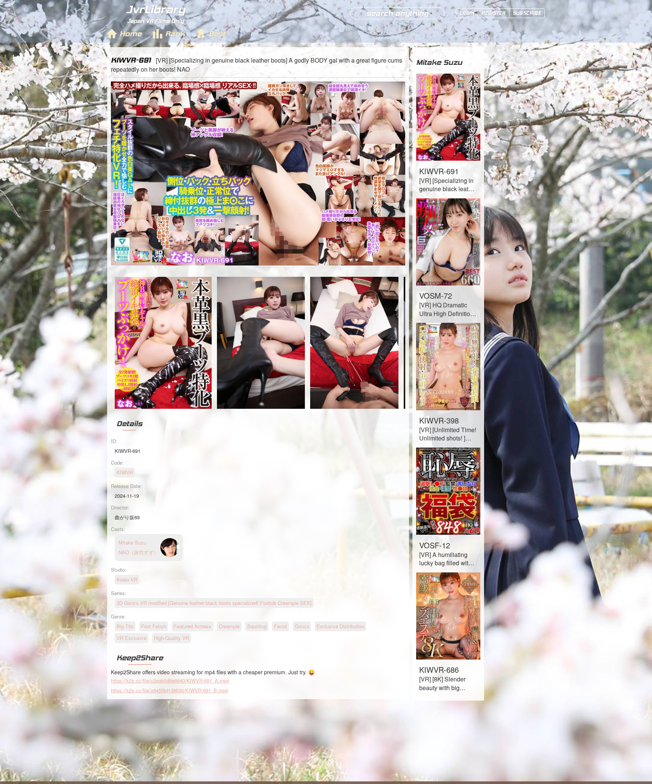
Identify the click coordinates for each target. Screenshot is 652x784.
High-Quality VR (171, 637)
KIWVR (125, 472)
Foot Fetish (153, 626)
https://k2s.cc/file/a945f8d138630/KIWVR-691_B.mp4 (169, 690)
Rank (175, 33)
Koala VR (127, 579)
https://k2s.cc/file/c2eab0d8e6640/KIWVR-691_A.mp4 (170, 680)
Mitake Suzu (439, 62)
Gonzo (302, 626)
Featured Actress (192, 626)
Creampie (229, 626)
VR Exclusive (131, 637)
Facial (280, 626)
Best (217, 33)
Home (130, 33)
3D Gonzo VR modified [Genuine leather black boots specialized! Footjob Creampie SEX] (214, 602)
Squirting (256, 626)
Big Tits (125, 626)
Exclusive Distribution (340, 626)
